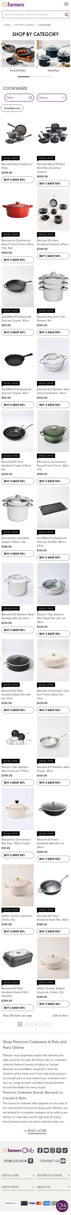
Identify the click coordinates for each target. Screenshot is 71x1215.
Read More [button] (37, 1130)
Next (69, 58)
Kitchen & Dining (24, 24)
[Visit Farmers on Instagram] (52, 1150)
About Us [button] (43, 1187)
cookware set (42, 1112)
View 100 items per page (17, 1015)
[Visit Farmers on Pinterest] (58, 1150)
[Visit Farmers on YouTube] (46, 1150)
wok (30, 1117)
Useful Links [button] (10, 1175)
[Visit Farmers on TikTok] (65, 1150)
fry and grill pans (12, 1078)
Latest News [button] (10, 1187)
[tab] (18, 1175)
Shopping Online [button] (49, 1175)
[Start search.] (66, 14)
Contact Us (49, 1161)
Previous (2, 58)
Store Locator (15, 1161)
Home (7, 24)
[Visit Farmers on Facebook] (40, 1150)
